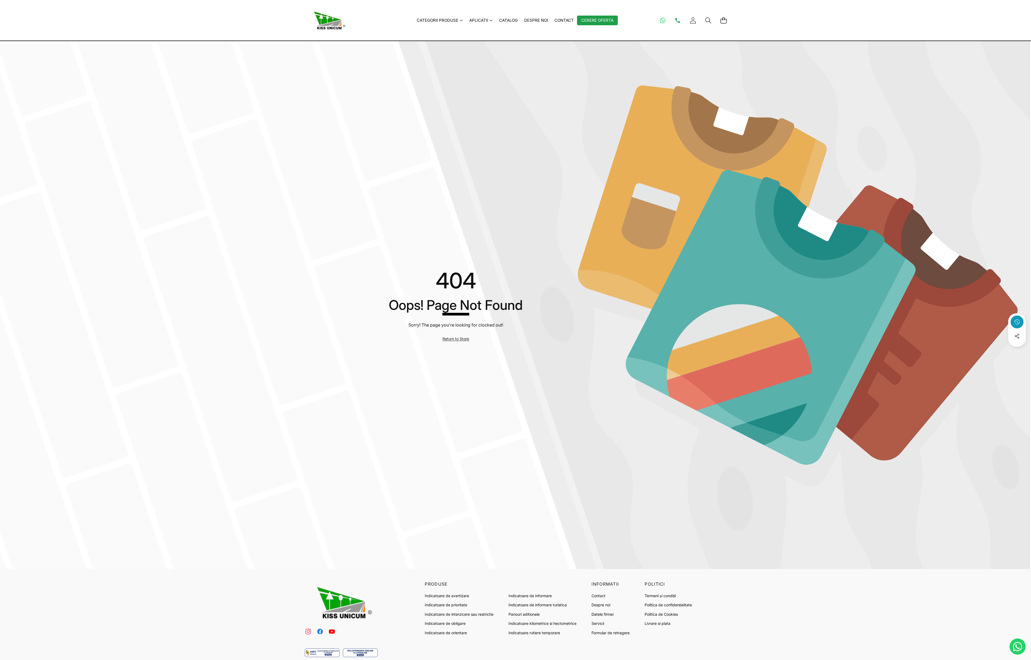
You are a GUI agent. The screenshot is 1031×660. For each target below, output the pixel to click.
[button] (708, 20)
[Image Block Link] (322, 652)
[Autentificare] (693, 20)
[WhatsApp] (663, 20)
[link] (455, 339)
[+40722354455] (678, 20)
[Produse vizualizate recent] (1017, 322)
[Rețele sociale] (1017, 336)
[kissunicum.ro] (328, 20)
